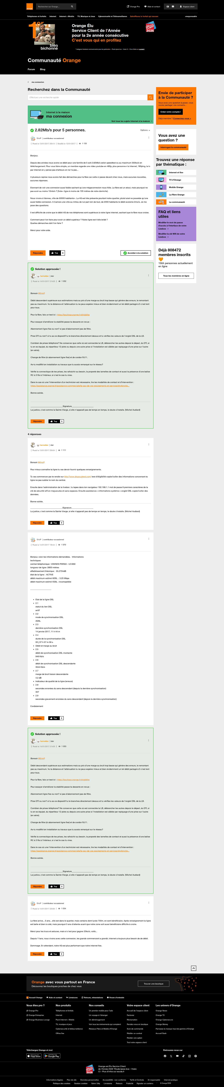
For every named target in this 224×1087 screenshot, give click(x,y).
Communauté (54, 60)
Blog (42, 69)
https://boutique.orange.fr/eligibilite (73, 314)
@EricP (41, 293)
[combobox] (88, 97)
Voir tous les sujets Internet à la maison (130, 121)
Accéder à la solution (138, 253)
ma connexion (38, 82)
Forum (31, 69)
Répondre (38, 253)
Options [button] (144, 130)
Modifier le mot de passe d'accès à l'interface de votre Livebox (172, 225)
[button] (149, 137)
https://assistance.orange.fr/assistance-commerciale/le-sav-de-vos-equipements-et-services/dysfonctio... (80, 385)
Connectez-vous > (182, 118)
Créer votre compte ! (170, 111)
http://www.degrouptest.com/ (77, 476)
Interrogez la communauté (173, 147)
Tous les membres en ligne (176, 275)
